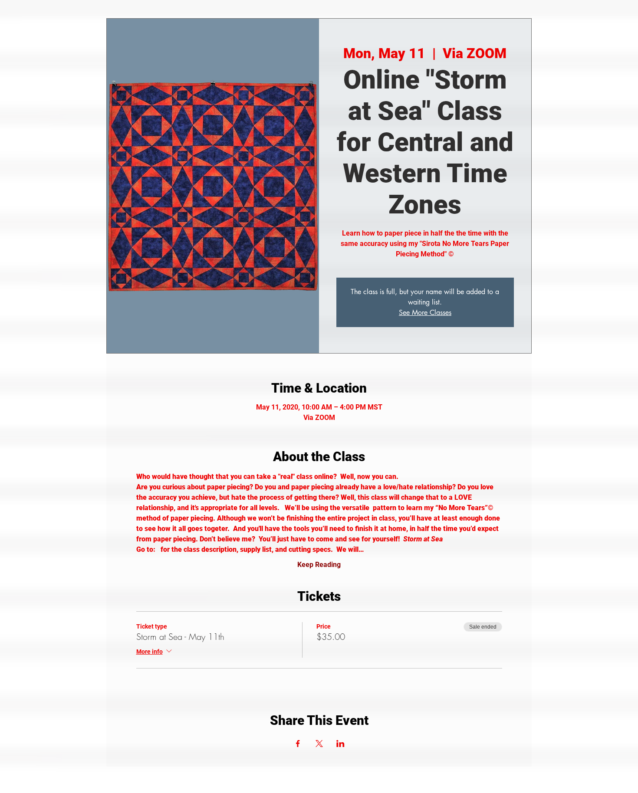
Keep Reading (319, 564)
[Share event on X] (319, 743)
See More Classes (425, 312)
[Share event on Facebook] (298, 743)
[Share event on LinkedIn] (340, 743)
